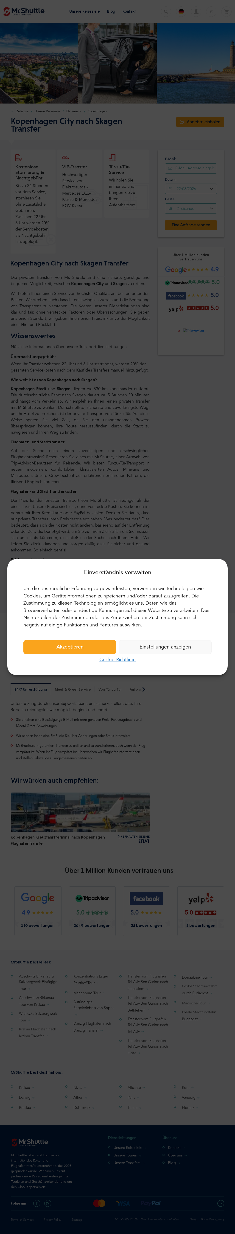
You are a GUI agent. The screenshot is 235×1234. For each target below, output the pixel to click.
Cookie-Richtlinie (117, 659)
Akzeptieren (70, 647)
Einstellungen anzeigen (165, 647)
